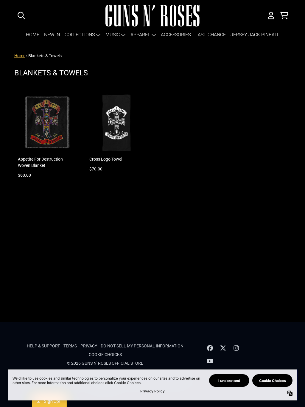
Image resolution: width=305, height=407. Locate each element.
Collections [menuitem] (80, 35)
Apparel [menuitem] (140, 35)
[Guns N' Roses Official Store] (152, 16)
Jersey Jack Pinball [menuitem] (255, 35)
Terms (70, 346)
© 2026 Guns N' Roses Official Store (105, 363)
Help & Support (43, 346)
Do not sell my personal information (142, 346)
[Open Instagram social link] (236, 348)
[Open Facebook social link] (210, 348)
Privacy (88, 346)
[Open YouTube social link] (210, 361)
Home (19, 55)
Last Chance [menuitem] (210, 35)
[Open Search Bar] (21, 15)
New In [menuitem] (52, 35)
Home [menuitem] (32, 35)
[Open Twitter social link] (223, 348)
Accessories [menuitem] (176, 35)
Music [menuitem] (112, 35)
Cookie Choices (105, 354)
